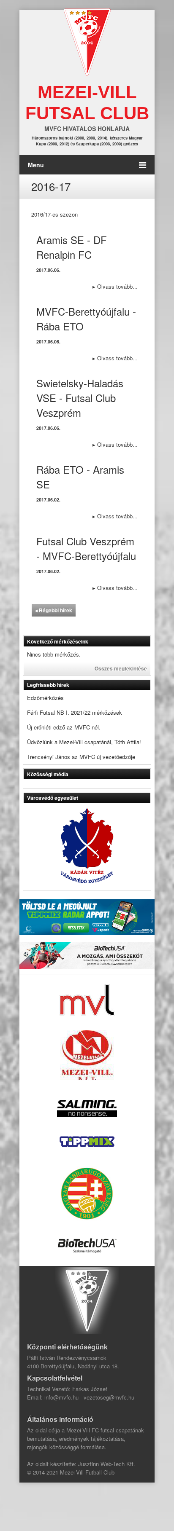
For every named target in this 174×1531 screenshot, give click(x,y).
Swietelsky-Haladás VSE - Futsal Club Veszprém (79, 397)
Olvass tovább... (115, 286)
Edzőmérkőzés (45, 698)
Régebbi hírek (53, 610)
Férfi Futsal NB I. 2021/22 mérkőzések (74, 712)
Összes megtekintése (121, 668)
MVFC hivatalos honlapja (87, 128)
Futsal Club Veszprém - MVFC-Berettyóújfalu (86, 548)
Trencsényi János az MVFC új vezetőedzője (81, 757)
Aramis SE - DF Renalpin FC (71, 247)
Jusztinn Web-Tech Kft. (106, 1464)
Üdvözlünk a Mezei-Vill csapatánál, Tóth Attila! (84, 742)
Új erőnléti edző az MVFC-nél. (64, 727)
